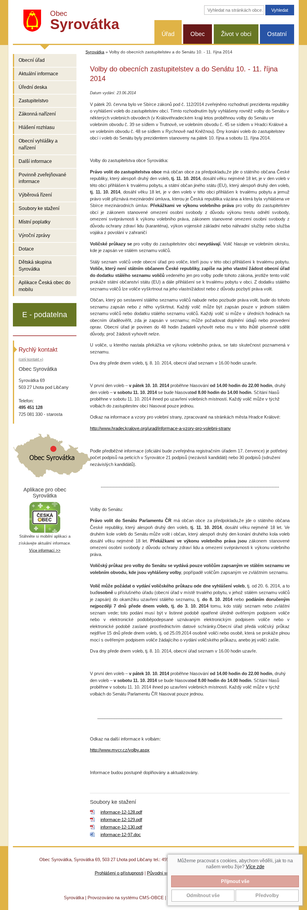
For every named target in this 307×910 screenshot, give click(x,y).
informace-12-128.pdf (121, 812)
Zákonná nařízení (37, 113)
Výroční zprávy (34, 235)
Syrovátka (94, 52)
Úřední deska (33, 87)
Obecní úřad (32, 60)
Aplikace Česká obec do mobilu (44, 286)
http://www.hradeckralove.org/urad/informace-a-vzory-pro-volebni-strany (160, 428)
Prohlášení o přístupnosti (119, 872)
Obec (197, 34)
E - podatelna (44, 314)
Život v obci (236, 34)
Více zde (255, 866)
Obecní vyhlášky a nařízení (38, 144)
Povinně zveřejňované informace (42, 178)
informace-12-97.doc (120, 834)
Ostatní (277, 34)
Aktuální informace (38, 73)
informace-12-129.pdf (121, 819)
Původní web (159, 872)
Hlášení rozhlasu (37, 127)
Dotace (26, 248)
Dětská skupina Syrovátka (35, 266)
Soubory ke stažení (39, 208)
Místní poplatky (34, 221)
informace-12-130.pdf (121, 827)
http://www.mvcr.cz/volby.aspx (120, 749)
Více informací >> (45, 550)
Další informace (35, 161)
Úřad (168, 34)
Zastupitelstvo (33, 100)
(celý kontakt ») (31, 359)
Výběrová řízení (35, 194)
